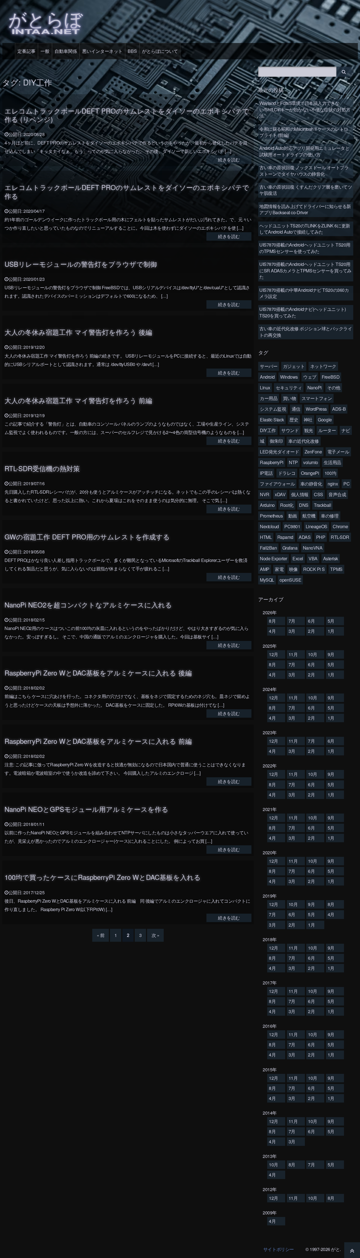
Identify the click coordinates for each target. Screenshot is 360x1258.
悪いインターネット (102, 51)
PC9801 (292, 526)
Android (267, 377)
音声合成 (337, 494)
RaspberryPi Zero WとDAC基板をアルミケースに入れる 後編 (98, 672)
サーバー (268, 366)
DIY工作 (268, 430)
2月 (311, 631)
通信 (296, 409)
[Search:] (298, 71)
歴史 (293, 419)
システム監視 (273, 409)
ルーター (327, 430)
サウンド (290, 430)
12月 (273, 654)
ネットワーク (323, 366)
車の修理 (329, 515)
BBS (132, 51)
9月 (331, 654)
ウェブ (309, 377)
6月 (311, 621)
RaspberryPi (272, 462)
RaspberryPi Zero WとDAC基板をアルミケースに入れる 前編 (98, 741)
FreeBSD (330, 377)
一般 (45, 51)
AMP (264, 569)
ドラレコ (287, 473)
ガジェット (294, 366)
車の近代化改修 (303, 441)
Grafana (290, 548)
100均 (330, 473)
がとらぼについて (160, 51)
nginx (333, 483)
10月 (312, 654)
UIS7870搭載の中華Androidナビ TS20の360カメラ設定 (304, 293)
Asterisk (330, 558)
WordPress (316, 409)
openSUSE (290, 580)
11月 (293, 654)
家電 (279, 569)
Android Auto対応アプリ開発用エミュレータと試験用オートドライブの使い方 (304, 151)
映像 (293, 569)
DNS (304, 505)
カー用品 (268, 398)
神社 (308, 419)
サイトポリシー (278, 1249)
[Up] (352, 1250)
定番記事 (26, 51)
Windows (289, 377)
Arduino (267, 505)
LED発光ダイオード (279, 451)
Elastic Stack (272, 419)
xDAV (280, 494)
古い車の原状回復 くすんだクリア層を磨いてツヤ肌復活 (305, 190)
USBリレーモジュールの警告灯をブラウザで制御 (80, 264)
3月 (292, 631)
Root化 (287, 505)
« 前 (101, 935)
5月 (331, 621)
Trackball (322, 505)
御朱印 (276, 441)
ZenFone (313, 451)
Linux (265, 387)
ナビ (345, 430)
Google (325, 419)
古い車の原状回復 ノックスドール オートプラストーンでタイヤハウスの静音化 (303, 170)
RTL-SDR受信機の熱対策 (42, 468)
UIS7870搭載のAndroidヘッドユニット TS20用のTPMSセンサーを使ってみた (304, 247)
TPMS (336, 569)
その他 (333, 387)
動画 (292, 515)
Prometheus (271, 515)
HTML (266, 537)
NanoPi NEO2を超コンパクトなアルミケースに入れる (88, 604)
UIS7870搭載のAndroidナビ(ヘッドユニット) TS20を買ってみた (302, 312)
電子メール (338, 451)
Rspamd (285, 537)
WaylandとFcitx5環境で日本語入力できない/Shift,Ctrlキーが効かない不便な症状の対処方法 (304, 109)
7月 (292, 621)
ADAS (304, 537)
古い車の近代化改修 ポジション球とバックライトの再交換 (305, 331)
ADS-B (339, 409)
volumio (310, 462)
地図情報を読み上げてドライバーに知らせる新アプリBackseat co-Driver (305, 209)
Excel (297, 558)
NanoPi (314, 387)
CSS (318, 494)
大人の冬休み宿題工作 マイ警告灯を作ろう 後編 (78, 332)
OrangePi (310, 473)
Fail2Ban (268, 548)
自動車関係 (66, 51)
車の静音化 (311, 483)
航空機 (309, 515)
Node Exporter (273, 558)
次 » (155, 935)
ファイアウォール (277, 483)
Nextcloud (269, 526)
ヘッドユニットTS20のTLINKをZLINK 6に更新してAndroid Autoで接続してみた (304, 228)
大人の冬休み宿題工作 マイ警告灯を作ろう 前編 (78, 400)
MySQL (267, 580)
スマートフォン (317, 398)
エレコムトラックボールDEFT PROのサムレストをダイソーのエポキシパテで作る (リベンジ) (126, 115)
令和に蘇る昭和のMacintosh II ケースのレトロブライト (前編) (303, 132)
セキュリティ (289, 387)
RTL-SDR (340, 537)
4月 (272, 631)
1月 (331, 631)
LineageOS (316, 526)
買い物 (289, 398)
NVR (264, 494)
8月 (272, 621)
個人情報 (300, 494)
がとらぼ (45, 21)
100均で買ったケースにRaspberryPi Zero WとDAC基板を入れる (102, 877)
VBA (313, 558)
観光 (308, 430)
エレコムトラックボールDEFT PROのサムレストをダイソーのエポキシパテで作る (126, 191)
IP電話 (266, 473)
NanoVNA (313, 548)
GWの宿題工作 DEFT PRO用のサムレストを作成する (87, 536)
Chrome (340, 526)
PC (346, 483)
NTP (293, 462)
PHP (320, 537)
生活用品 (332, 462)
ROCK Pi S (314, 569)
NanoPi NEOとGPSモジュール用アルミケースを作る (86, 809)
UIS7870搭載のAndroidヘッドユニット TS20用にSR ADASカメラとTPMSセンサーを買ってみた (305, 270)
